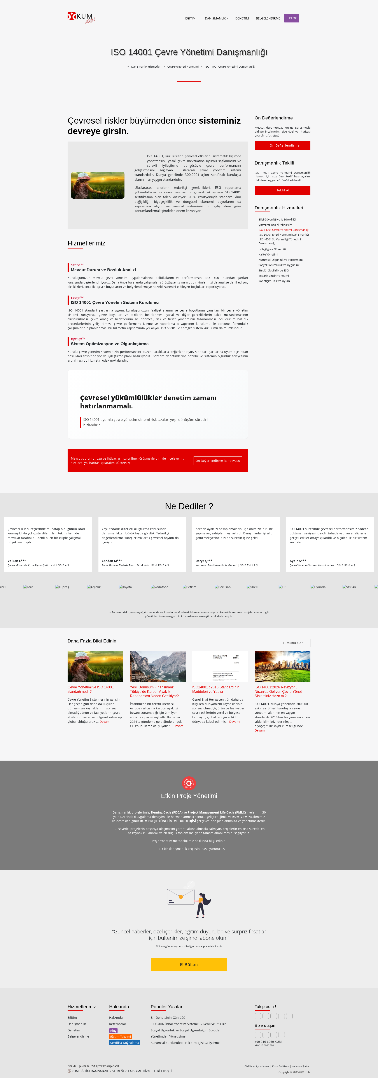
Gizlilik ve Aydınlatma (257, 1066)
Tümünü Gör (293, 643)
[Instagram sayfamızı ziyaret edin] (281, 1016)
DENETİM (242, 18)
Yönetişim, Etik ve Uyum (274, 281)
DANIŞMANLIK (215, 18)
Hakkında (116, 1017)
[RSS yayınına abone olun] (289, 1016)
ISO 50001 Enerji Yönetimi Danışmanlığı (284, 234)
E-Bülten (189, 964)
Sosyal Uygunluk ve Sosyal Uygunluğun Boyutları (186, 1030)
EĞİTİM (190, 18)
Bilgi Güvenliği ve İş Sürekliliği (277, 219)
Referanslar (117, 1024)
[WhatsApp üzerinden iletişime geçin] (281, 1035)
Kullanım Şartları (301, 1066)
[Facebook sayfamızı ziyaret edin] (273, 1016)
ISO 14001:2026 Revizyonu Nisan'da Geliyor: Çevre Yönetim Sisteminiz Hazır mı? (280, 691)
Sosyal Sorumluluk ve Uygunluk (279, 265)
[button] (256, 219)
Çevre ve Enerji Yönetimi (276, 225)
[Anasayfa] (177, 18)
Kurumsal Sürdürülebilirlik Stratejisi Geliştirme (185, 1043)
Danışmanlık (77, 1024)
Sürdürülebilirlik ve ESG (274, 270)
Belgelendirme (78, 1036)
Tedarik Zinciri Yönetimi (274, 276)
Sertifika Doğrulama (124, 1043)
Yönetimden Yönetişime (168, 1036)
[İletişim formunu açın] (265, 1035)
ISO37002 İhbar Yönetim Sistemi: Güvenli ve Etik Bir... (190, 1024)
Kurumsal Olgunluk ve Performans (281, 260)
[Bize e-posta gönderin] (258, 1035)
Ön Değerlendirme (285, 145)
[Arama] (305, 18)
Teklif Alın (284, 190)
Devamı (105, 721)
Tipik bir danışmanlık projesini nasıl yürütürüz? (190, 849)
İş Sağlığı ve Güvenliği (272, 249)
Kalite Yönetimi (268, 254)
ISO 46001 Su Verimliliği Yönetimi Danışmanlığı (280, 241)
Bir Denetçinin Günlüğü (168, 1017)
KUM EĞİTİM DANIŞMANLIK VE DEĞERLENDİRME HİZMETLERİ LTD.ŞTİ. (122, 1071)
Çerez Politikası (280, 1066)
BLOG (292, 18)
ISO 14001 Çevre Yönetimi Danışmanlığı (284, 230)
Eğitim (72, 1017)
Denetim (74, 1030)
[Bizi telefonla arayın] (273, 1035)
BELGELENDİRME (268, 18)
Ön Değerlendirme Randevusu (218, 460)
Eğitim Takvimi (120, 1036)
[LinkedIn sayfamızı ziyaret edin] (258, 1016)
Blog (113, 1031)
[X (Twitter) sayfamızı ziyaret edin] (265, 1016)
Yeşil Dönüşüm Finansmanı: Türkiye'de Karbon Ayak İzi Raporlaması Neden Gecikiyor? (154, 691)
